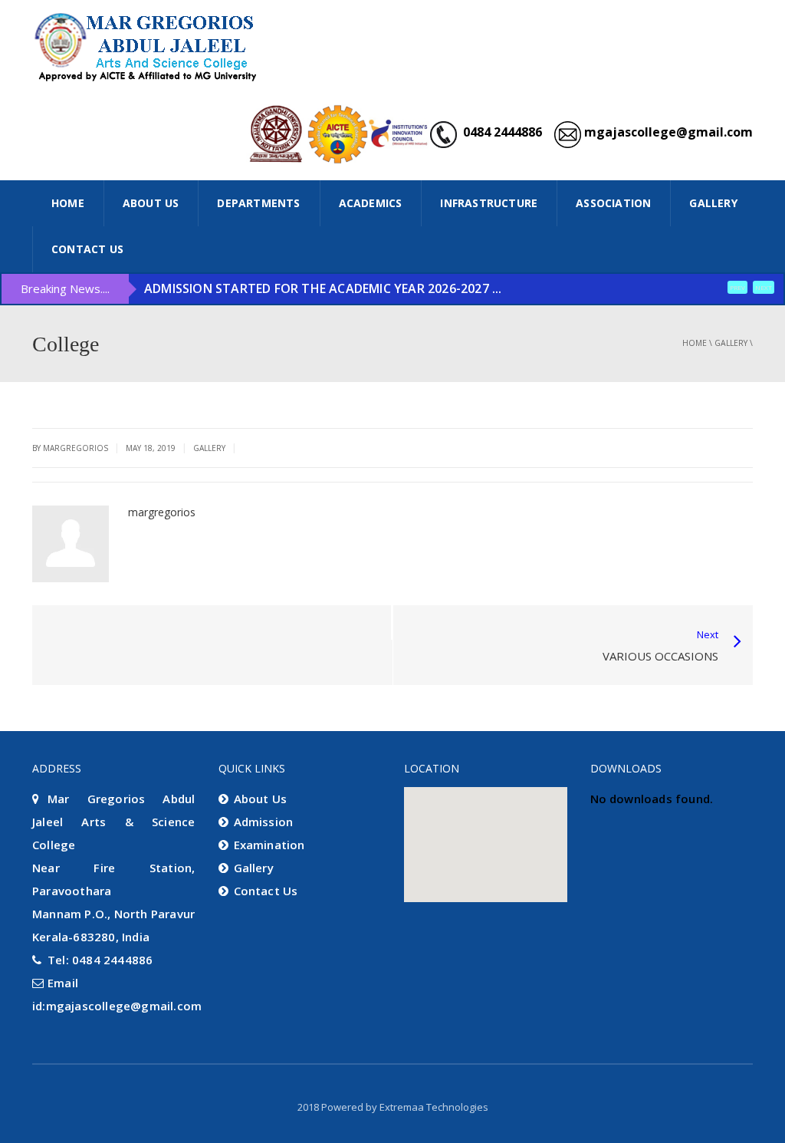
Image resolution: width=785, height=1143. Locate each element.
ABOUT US (151, 203)
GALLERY (713, 203)
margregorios (161, 512)
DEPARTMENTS (258, 203)
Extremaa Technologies (433, 1107)
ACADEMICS (370, 203)
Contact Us (87, 249)
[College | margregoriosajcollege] (147, 46)
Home (694, 343)
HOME (67, 203)
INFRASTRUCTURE (488, 203)
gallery (730, 343)
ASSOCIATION (613, 203)
